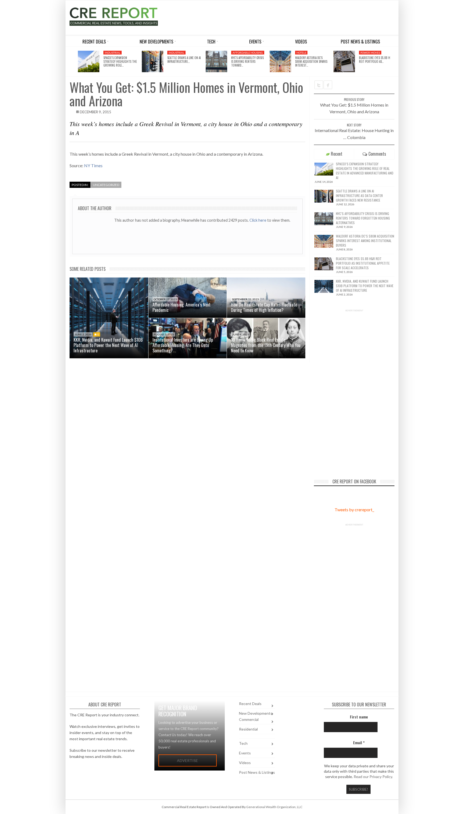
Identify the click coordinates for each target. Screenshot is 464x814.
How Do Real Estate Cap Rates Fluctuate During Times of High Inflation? (264, 307)
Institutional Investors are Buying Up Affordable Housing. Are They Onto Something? (183, 345)
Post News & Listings (257, 772)
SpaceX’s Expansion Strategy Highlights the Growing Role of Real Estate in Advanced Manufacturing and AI (364, 171)
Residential (248, 729)
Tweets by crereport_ (354, 509)
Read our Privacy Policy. (373, 776)
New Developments (255, 713)
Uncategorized (106, 185)
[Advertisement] (281, 17)
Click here (258, 220)
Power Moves (370, 52)
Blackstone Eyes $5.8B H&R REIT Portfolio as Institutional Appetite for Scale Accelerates (363, 263)
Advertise (187, 760)
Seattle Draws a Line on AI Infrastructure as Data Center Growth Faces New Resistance (359, 195)
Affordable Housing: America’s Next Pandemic (182, 307)
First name (359, 717)
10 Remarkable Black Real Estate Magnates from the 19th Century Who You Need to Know (265, 345)
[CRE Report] (126, 17)
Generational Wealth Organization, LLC (274, 807)
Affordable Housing (248, 52)
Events (245, 753)
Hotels (301, 52)
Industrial (112, 52)
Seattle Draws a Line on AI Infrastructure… (184, 60)
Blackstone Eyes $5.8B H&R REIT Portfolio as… (376, 60)
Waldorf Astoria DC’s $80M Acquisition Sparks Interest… (311, 62)
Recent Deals (250, 703)
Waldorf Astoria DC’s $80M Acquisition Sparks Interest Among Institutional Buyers (365, 240)
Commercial (249, 719)
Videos (245, 762)
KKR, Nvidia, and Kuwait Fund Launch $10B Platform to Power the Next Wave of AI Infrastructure (108, 345)
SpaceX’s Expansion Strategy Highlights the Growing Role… (120, 62)
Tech (243, 743)
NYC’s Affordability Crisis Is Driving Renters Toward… (247, 62)
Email (359, 742)
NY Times (93, 165)
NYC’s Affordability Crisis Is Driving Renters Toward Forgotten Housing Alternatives (363, 218)
